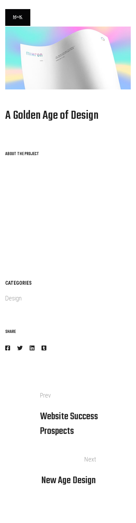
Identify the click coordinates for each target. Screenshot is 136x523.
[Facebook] (7, 348)
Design (13, 298)
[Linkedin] (32, 348)
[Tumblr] (44, 348)
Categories (18, 283)
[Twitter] (19, 348)
